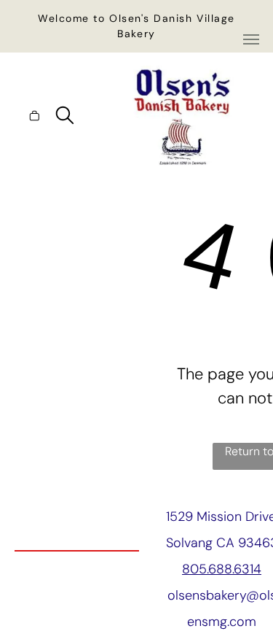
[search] (64, 117)
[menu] (251, 39)
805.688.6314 (221, 569)
